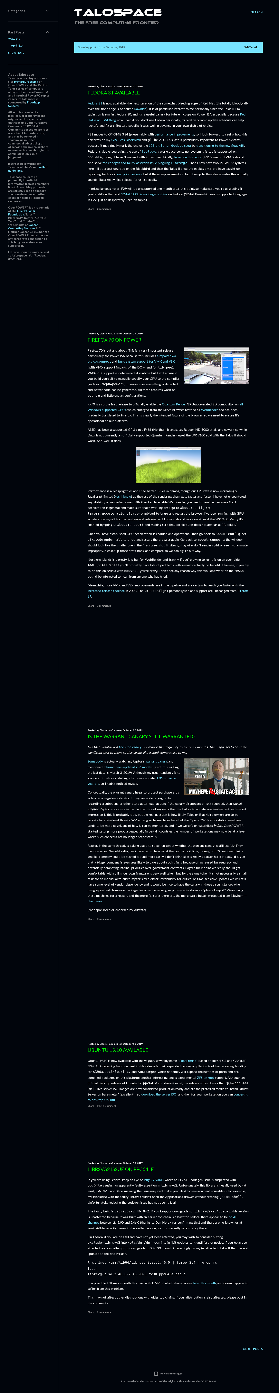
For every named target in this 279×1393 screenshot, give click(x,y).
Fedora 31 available (114, 92)
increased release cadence (106, 591)
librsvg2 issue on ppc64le (121, 1169)
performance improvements (174, 134)
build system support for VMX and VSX (146, 361)
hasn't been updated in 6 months (129, 767)
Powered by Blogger (171, 1373)
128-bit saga (170, 145)
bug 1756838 (154, 1180)
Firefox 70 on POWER (114, 340)
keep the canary (130, 747)
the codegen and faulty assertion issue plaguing (145, 163)
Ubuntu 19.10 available (118, 1050)
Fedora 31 (95, 103)
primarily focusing (26, 81)
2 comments (104, 208)
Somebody (95, 761)
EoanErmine (187, 1060)
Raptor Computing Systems (23, 226)
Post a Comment (106, 1105)
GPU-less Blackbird (125, 140)
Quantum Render (174, 404)
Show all (251, 47)
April (16, 45)
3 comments (104, 605)
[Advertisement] (168, 271)
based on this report (188, 157)
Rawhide (140, 109)
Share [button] (91, 208)
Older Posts (253, 1349)
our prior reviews (129, 174)
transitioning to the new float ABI (220, 145)
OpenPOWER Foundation (21, 212)
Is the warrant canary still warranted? (141, 736)
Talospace (118, 13)
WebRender (209, 410)
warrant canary (156, 761)
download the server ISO (159, 1094)
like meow (95, 901)
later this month (204, 1283)
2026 (13, 39)
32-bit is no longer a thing (144, 194)
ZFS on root (205, 1077)
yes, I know (123, 496)
